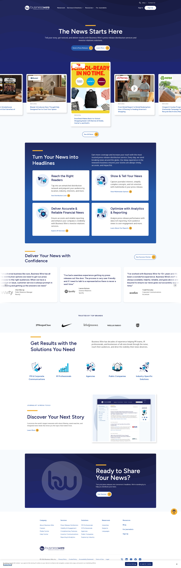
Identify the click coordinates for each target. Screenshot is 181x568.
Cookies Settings (131, 564)
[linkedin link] (126, 559)
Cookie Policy (7, 565)
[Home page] (37, 8)
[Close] (176, 564)
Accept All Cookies (145, 564)
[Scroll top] (174, 511)
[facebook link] (135, 559)
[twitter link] (122, 559)
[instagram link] (140, 559)
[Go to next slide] (175, 285)
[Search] (140, 3)
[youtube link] (131, 559)
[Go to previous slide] (6, 285)
